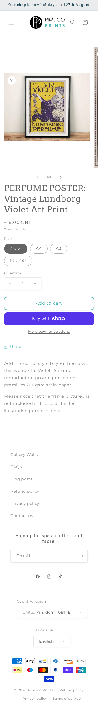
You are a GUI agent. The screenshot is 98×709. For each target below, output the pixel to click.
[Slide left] (37, 177)
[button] (11, 22)
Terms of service (67, 698)
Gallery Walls (24, 454)
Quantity (12, 273)
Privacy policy (24, 503)
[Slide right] (61, 177)
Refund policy (24, 491)
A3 (58, 248)
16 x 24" (18, 261)
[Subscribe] (81, 556)
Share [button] (15, 346)
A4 (39, 248)
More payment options (49, 331)
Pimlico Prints (40, 690)
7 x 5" (16, 248)
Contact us (21, 515)
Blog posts (21, 479)
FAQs (16, 467)
